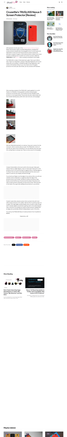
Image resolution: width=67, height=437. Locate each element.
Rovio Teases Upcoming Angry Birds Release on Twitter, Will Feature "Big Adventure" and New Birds (13, 292)
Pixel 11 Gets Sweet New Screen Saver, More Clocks (58, 44)
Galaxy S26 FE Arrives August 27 (50, 28)
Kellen (11, 7)
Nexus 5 (17, 57)
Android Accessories (9, 237)
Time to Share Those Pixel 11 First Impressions (59, 18)
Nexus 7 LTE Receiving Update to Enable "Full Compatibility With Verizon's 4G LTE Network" (35, 291)
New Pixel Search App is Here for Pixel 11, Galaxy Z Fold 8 (59, 29)
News (7, 433)
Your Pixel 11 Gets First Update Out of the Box (57, 37)
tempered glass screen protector (31, 48)
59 (9, 18)
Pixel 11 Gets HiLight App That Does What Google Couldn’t (51, 18)
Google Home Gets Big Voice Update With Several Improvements (58, 50)
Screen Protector (27, 237)
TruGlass (35, 237)
